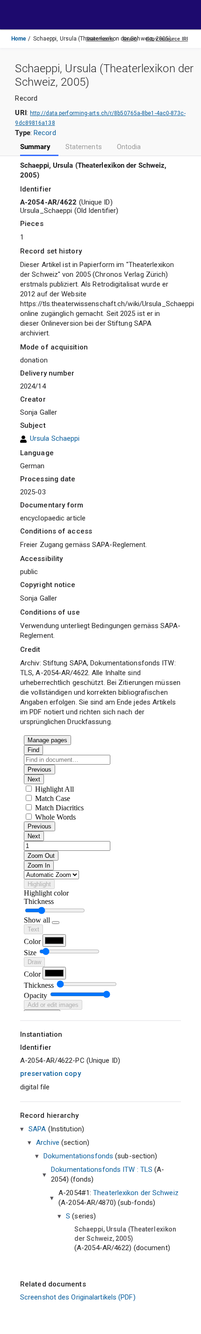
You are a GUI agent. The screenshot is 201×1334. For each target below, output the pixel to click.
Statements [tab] (83, 147)
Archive (47, 1142)
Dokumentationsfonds (78, 1156)
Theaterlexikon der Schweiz (136, 1193)
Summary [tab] (35, 147)
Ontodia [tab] (129, 147)
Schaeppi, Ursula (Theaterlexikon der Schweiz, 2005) (125, 1233)
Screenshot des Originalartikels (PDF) (78, 1297)
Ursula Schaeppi (55, 439)
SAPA (37, 1129)
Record (45, 133)
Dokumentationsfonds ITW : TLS (101, 1169)
